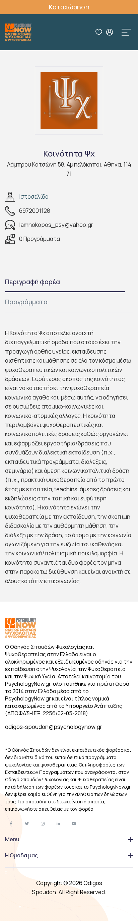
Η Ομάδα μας (21, 855)
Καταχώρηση (69, 6)
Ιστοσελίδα (34, 196)
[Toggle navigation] (126, 32)
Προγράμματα (26, 302)
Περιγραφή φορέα (32, 282)
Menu (12, 839)
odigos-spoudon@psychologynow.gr (53, 727)
